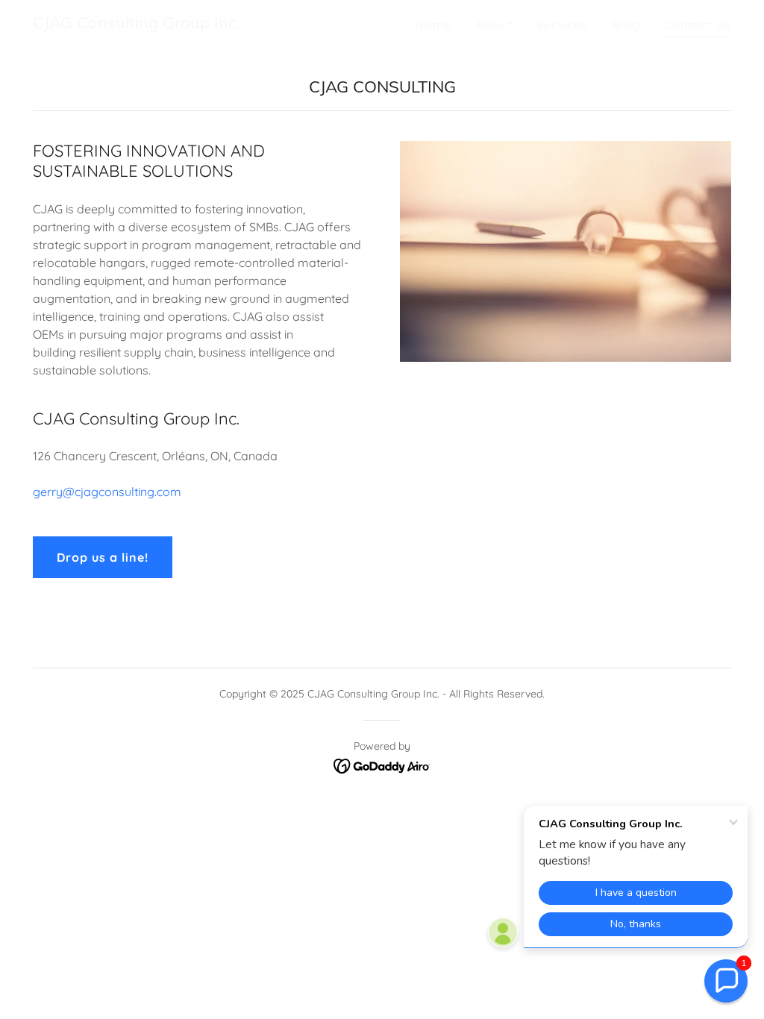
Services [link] (562, 24)
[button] (726, 981)
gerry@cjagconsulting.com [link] (107, 491)
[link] (136, 23)
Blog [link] (626, 24)
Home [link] (433, 24)
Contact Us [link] (697, 24)
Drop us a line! (102, 557)
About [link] (494, 24)
